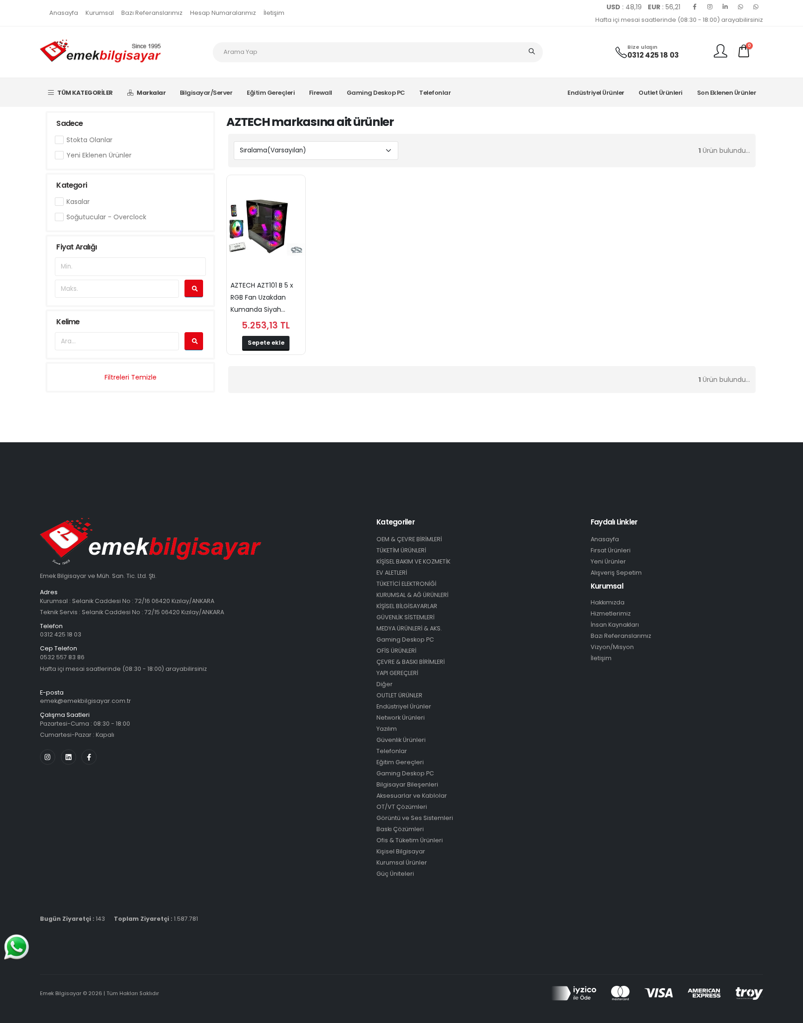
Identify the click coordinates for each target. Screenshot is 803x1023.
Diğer (384, 684)
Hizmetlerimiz (611, 613)
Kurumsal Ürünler (401, 862)
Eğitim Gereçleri (271, 92)
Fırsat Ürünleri (611, 550)
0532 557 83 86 (62, 657)
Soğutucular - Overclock (106, 217)
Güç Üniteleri (395, 874)
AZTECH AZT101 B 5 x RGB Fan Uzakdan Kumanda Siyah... (261, 297)
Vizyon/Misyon (612, 647)
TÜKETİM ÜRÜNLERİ (401, 550)
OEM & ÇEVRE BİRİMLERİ (409, 539)
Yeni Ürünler (608, 561)
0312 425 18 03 (653, 55)
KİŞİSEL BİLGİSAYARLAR (406, 606)
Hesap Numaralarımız (223, 12)
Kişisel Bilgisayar (400, 851)
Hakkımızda (608, 602)
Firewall (320, 92)
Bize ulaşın (642, 47)
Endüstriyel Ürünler (596, 92)
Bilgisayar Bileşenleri (407, 784)
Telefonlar (435, 92)
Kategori (71, 185)
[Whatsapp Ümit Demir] (756, 6)
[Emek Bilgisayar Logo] (100, 51)
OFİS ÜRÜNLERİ (396, 651)
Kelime (67, 321)
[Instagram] (710, 6)
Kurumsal (100, 12)
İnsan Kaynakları (615, 625)
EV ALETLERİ (391, 573)
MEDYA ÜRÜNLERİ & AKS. (409, 628)
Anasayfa (63, 12)
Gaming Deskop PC (376, 92)
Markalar (151, 92)
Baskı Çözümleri (400, 829)
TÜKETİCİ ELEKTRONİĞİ (406, 584)
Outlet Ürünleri (660, 92)
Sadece (69, 123)
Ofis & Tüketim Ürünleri (409, 840)
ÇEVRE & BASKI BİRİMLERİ (410, 662)
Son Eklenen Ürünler (727, 92)
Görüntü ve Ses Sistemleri (414, 818)
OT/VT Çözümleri (401, 807)
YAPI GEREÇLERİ (397, 673)
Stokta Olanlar (89, 139)
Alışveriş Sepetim (616, 573)
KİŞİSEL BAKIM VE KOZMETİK (413, 561)
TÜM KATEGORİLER (85, 92)
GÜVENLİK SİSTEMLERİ (405, 617)
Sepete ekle (266, 343)
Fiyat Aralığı (76, 247)
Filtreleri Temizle (131, 377)
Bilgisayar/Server (206, 92)
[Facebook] (694, 6)
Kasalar (78, 201)
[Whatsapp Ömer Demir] (740, 6)
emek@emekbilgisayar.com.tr (85, 701)
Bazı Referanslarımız (152, 12)
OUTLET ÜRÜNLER (399, 695)
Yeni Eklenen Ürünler (99, 155)
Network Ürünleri (400, 717)
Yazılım (386, 729)
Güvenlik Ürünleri (401, 740)
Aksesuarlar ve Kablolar (411, 796)
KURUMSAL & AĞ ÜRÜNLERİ (412, 595)
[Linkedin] (725, 6)
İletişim (273, 12)
